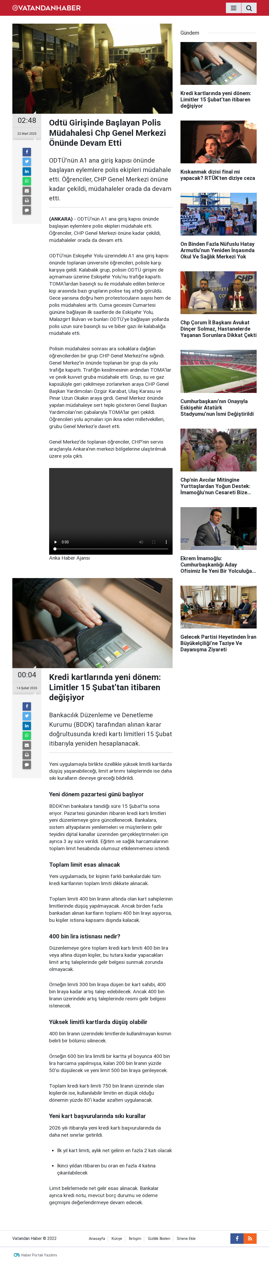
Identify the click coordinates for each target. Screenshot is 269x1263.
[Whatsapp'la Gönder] (27, 181)
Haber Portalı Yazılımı (39, 1255)
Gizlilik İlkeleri (159, 1238)
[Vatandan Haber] (46, 7)
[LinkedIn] (27, 171)
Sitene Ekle (186, 1238)
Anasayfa (97, 1238)
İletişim (135, 1238)
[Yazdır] (27, 200)
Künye (117, 1238)
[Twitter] (27, 162)
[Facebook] (27, 152)
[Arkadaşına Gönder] (27, 191)
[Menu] (233, 8)
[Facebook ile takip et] (237, 1238)
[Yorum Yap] (27, 210)
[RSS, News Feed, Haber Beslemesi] (250, 1238)
